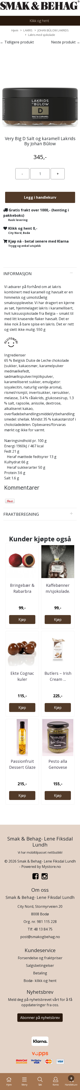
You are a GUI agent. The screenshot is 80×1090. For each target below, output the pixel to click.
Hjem (14, 30)
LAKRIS (27, 30)
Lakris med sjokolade (41, 35)
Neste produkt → (65, 42)
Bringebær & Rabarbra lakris (22, 591)
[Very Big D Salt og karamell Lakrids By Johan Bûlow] (40, 88)
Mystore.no (51, 866)
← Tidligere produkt (17, 42)
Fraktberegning (21, 514)
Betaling (40, 973)
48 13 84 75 (43, 929)
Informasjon (17, 273)
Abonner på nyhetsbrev (40, 1017)
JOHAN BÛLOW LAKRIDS (53, 30)
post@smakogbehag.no (40, 936)
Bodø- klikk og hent (40, 980)
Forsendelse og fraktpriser (40, 957)
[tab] (40, 274)
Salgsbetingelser (40, 965)
